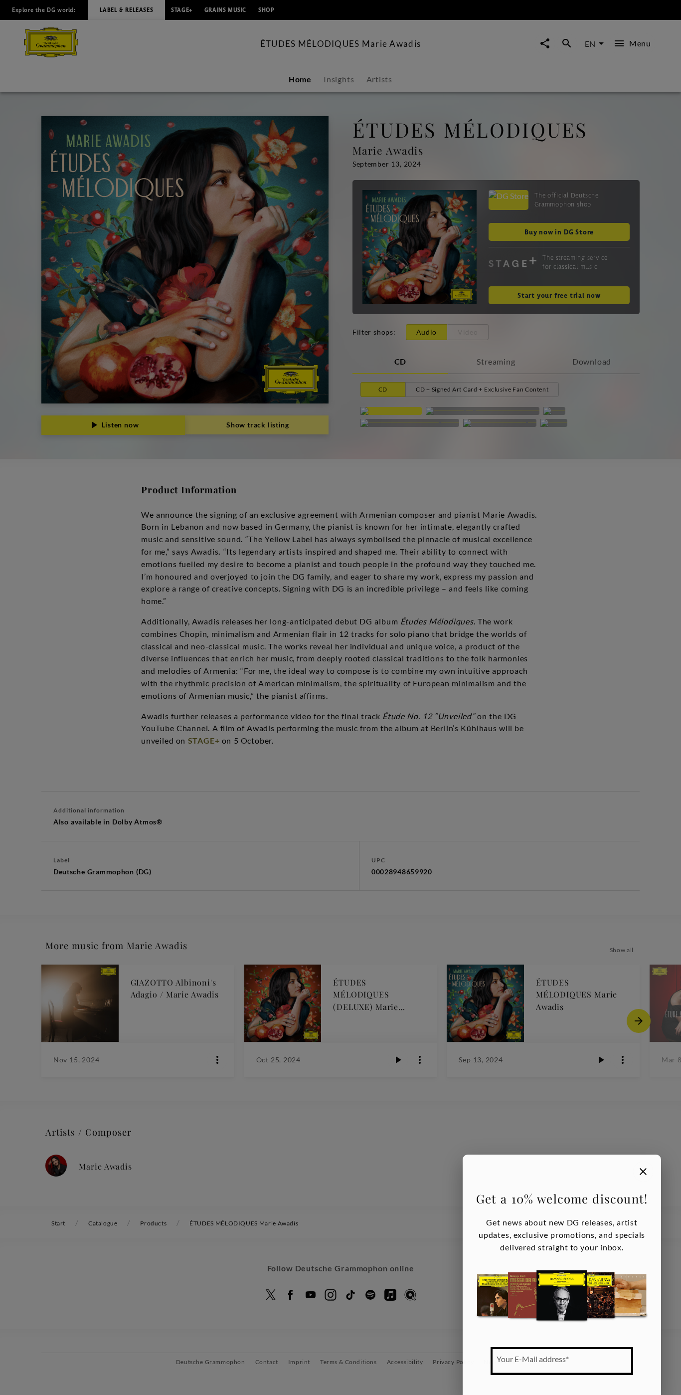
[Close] (643, 1172)
